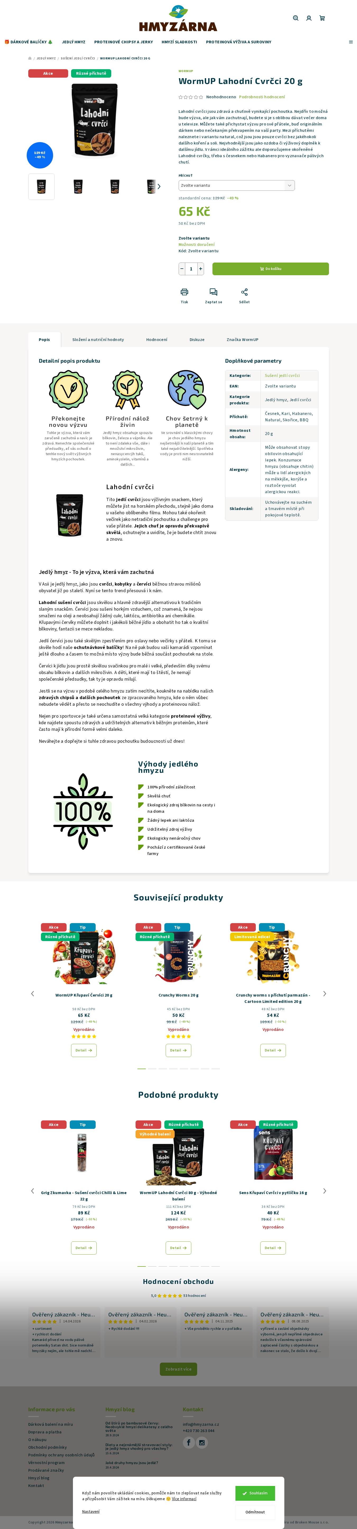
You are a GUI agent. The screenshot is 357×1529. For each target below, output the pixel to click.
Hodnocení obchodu (178, 1281)
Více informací (184, 1499)
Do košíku (273, 269)
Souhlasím (258, 1493)
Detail (81, 1050)
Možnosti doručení (197, 244)
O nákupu (37, 1440)
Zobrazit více (178, 1369)
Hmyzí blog (39, 1478)
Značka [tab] (242, 340)
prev (32, 993)
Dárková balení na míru (50, 1424)
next (325, 993)
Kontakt (36, 1486)
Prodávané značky (46, 1470)
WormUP (186, 71)
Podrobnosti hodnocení (262, 97)
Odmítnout (255, 1512)
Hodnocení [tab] (157, 340)
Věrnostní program (46, 1463)
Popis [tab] (44, 340)
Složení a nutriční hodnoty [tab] (98, 340)
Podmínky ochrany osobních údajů (61, 1455)
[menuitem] (28, 42)
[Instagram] (202, 1443)
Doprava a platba (45, 1432)
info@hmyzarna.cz (201, 1424)
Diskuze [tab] (197, 340)
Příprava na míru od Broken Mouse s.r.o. (294, 1522)
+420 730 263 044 (199, 1431)
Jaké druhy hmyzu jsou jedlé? (131, 1463)
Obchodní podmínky (47, 1447)
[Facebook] (189, 1443)
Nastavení (91, 1512)
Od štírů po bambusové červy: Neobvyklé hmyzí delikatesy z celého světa (139, 1426)
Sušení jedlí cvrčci (282, 375)
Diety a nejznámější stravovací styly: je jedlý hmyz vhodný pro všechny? (139, 1446)
